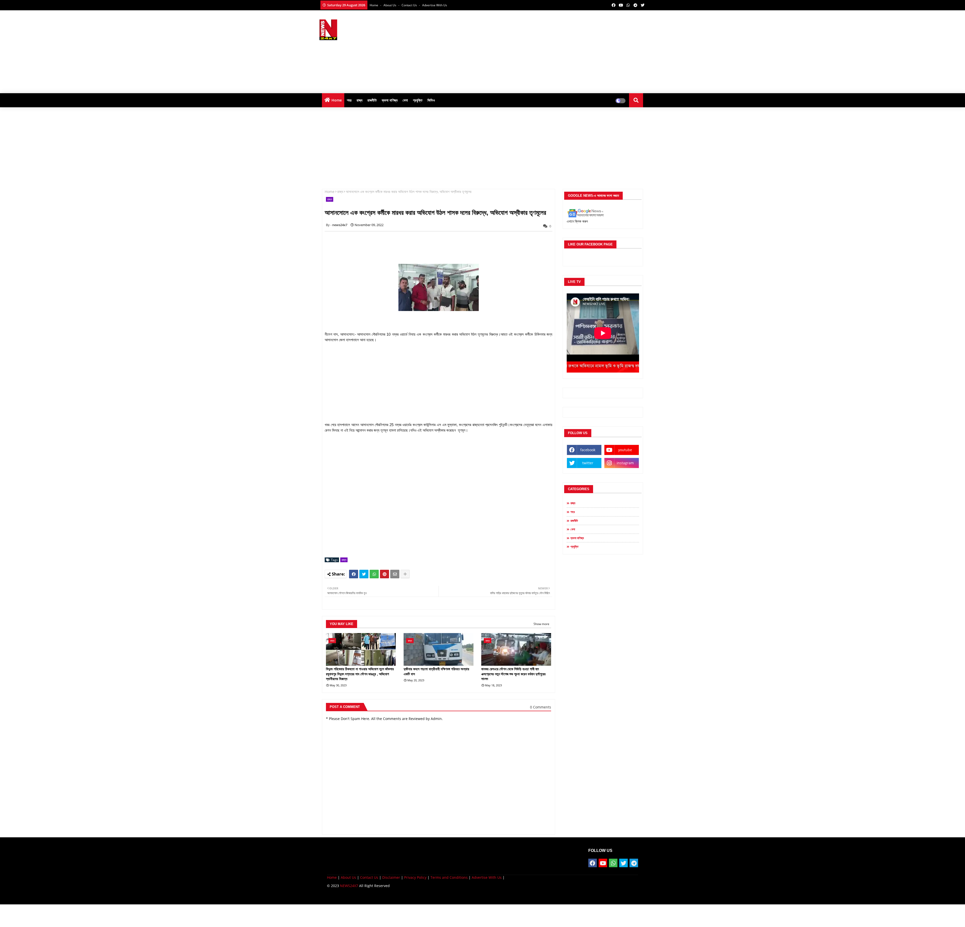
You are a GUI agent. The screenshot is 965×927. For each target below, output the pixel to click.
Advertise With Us (434, 5)
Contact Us (369, 877)
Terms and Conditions (449, 877)
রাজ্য (359, 100)
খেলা (405, 100)
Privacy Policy (415, 877)
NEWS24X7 (349, 885)
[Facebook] (353, 574)
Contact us (410, 5)
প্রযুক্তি (417, 100)
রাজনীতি (372, 100)
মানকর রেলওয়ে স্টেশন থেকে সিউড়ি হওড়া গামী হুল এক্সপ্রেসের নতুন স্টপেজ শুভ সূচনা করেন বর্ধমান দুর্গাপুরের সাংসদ (513, 674)
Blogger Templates (362, 896)
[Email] (394, 574)
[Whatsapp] (374, 574)
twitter (587, 462)
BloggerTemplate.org (425, 896)
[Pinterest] (384, 574)
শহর (349, 100)
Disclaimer (391, 877)
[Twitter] (363, 574)
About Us (390, 5)
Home (374, 5)
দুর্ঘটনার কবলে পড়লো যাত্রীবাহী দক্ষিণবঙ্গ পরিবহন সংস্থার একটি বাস (436, 671)
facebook (587, 449)
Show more (541, 624)
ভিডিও (431, 100)
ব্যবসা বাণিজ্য (390, 100)
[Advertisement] (554, 50)
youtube (625, 449)
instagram (625, 462)
